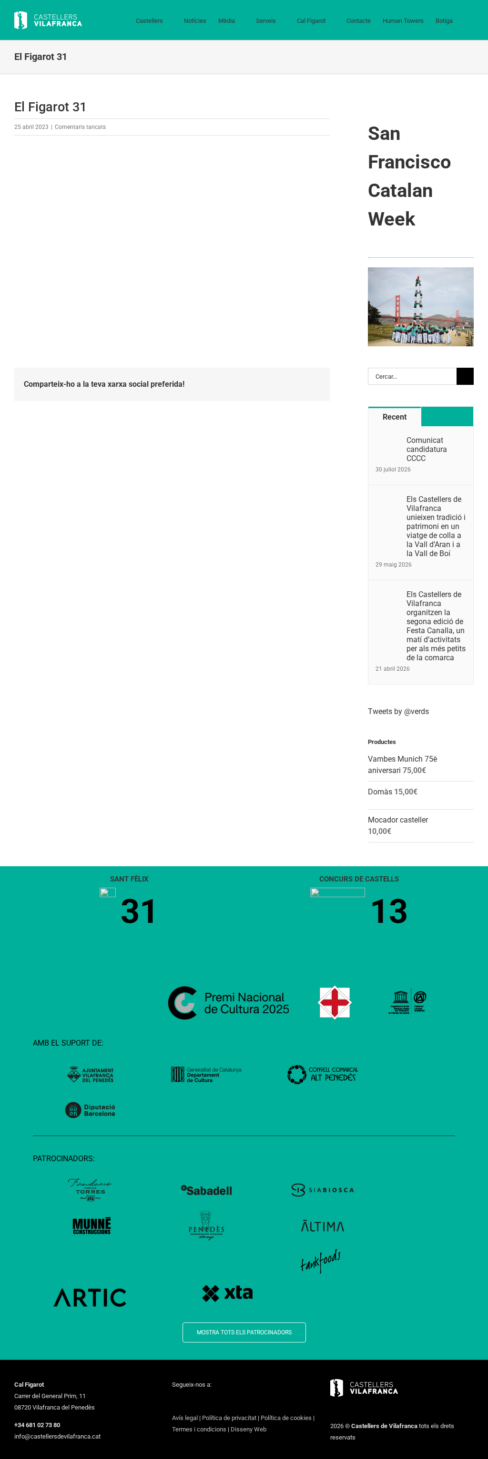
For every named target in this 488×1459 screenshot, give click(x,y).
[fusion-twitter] (187, 1402)
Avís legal (185, 1417)
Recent (395, 416)
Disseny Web (248, 1429)
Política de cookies (286, 1417)
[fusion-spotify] (237, 1402)
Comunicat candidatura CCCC (427, 449)
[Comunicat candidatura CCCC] (388, 441)
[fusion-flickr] (249, 1402)
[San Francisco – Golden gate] (421, 270)
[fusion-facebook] (175, 1402)
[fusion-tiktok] (224, 1402)
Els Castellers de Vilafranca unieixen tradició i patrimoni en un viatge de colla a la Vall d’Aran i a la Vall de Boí (436, 526)
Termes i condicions (199, 1429)
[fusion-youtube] (212, 1402)
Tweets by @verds (398, 711)
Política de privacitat (229, 1417)
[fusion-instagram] (200, 1402)
